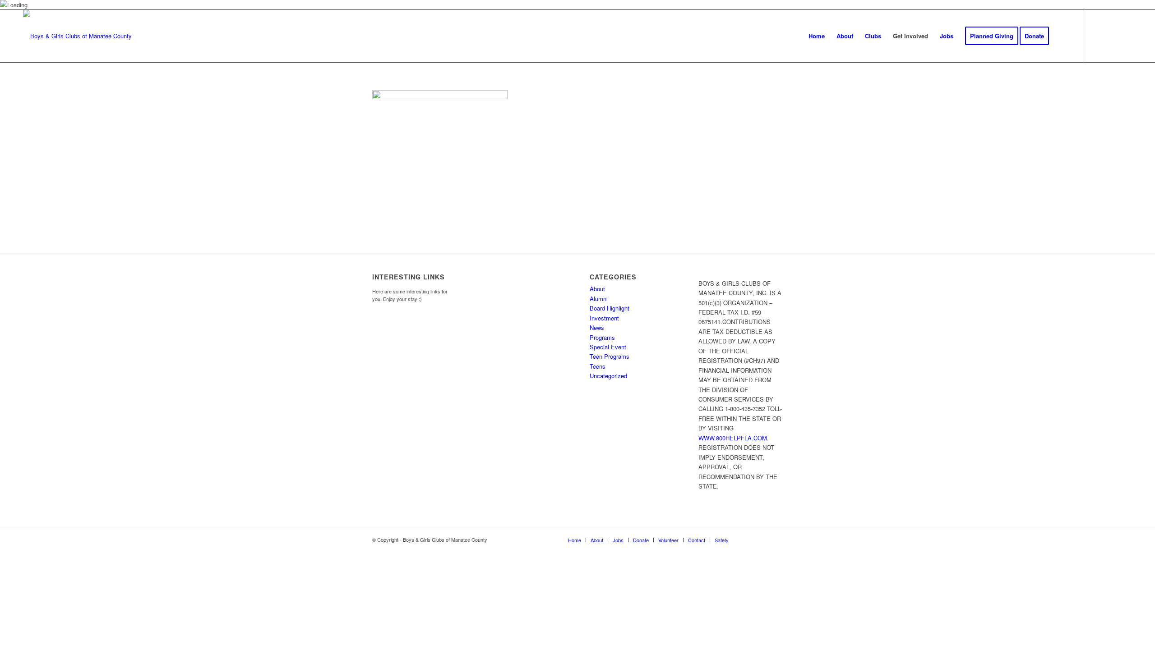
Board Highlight (609, 308)
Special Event (608, 347)
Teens (597, 366)
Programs (602, 337)
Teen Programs (609, 356)
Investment (604, 318)
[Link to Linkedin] (1125, 35)
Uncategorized (608, 375)
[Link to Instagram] (1111, 35)
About (597, 288)
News (597, 327)
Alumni (599, 298)
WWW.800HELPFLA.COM (732, 438)
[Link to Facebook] (1098, 35)
